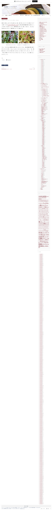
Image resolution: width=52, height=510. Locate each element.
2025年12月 (41, 263)
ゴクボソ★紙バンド (44, 223)
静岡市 (43, 151)
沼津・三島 (43, 167)
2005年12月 (41, 489)
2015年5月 (41, 407)
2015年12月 (41, 399)
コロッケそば (42, 215)
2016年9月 (41, 389)
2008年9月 (41, 452)
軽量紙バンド (41, 25)
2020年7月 (41, 337)
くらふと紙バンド (42, 23)
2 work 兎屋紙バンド (43, 83)
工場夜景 (45, 236)
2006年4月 (41, 485)
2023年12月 (41, 290)
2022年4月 (41, 313)
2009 (42, 66)
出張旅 (42, 112)
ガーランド (40, 212)
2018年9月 (41, 361)
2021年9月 (41, 321)
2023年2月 (41, 302)
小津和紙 (47, 234)
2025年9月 (41, 266)
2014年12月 (41, 413)
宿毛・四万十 (44, 159)
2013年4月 (41, 436)
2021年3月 (41, 328)
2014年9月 (41, 416)
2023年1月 (41, 303)
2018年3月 (41, 368)
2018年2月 (41, 369)
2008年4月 (41, 457)
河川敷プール (43, 239)
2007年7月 (41, 468)
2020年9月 (41, 335)
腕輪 (46, 242)
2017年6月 (41, 378)
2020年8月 (41, 336)
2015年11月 (41, 400)
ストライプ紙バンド (42, 27)
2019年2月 (41, 357)
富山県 (43, 135)
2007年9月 (41, 465)
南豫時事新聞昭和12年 (44, 181)
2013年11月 (41, 428)
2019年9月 (41, 349)
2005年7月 (41, 495)
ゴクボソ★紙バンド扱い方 (45, 95)
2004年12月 (41, 503)
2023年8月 (41, 295)
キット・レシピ (43, 85)
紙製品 (42, 118)
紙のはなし (42, 117)
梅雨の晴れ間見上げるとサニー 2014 (7, 68)
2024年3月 (41, 287)
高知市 (43, 152)
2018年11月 (41, 360)
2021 (42, 76)
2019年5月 (41, 353)
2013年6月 (41, 433)
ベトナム (45, 227)
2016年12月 (41, 385)
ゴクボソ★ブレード (43, 88)
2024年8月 (41, 281)
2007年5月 (41, 470)
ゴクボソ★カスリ (44, 91)
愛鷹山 (41, 238)
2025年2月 (41, 274)
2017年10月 (41, 374)
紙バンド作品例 (43, 105)
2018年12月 (41, 359)
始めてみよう (35, 1)
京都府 (43, 142)
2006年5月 (41, 484)
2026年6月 (41, 256)
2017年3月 (41, 382)
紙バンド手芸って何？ (42, 48)
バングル (42, 225)
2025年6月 (41, 270)
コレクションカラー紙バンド (43, 24)
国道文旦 (46, 232)
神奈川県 (43, 121)
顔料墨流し (42, 246)
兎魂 (41, 188)
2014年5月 (41, 421)
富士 (42, 160)
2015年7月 (41, 405)
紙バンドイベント (44, 102)
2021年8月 (41, 322)
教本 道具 (41, 38)
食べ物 (42, 177)
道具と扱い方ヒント (43, 106)
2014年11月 (41, 414)
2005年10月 (41, 492)
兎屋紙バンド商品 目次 (8, 15)
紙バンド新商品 (43, 104)
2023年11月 (41, 291)
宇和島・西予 (44, 158)
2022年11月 (41, 305)
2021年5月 (41, 326)
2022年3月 (41, 314)
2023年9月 (41, 294)
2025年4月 (41, 272)
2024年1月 (41, 289)
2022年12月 (41, 304)
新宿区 (43, 165)
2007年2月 (41, 473)
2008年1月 (41, 461)
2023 (42, 78)
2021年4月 (41, 327)
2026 (42, 82)
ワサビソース (43, 231)
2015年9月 (41, 402)
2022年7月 (41, 310)
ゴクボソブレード (42, 32)
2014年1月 (41, 425)
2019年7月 (41, 351)
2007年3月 (41, 472)
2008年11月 (41, 449)
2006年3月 (41, 486)
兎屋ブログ (43, 15)
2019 (42, 74)
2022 (42, 77)
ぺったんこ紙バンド (42, 28)
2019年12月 (41, 345)
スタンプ (44, 224)
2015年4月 (41, 408)
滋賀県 (43, 143)
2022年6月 (41, 311)
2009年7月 (41, 440)
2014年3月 (41, 423)
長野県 (43, 122)
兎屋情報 (42, 111)
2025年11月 (41, 264)
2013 (42, 67)
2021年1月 (41, 330)
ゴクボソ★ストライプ (45, 93)
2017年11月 (41, 373)
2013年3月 (41, 437)
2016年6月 (41, 392)
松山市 (43, 166)
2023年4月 (41, 299)
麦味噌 (46, 246)
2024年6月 (41, 283)
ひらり (41, 203)
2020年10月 (41, 334)
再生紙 (40, 232)
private (42, 168)
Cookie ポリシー (22, 508)
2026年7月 (41, 255)
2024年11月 (41, 278)
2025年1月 (41, 275)
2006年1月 (41, 488)
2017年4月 (41, 381)
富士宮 (43, 161)
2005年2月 (41, 501)
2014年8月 (41, 417)
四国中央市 (43, 156)
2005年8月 (41, 494)
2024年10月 (41, 279)
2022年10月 (41, 306)
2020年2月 (41, 343)
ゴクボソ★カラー (44, 92)
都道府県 (42, 120)
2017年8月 (41, 376)
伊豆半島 (47, 231)
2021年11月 (41, 319)
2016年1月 (41, 398)
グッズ (42, 172)
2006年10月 (41, 478)
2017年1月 (41, 384)
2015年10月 (41, 401)
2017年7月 (41, 377)
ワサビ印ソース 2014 (32, 68)
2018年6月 (41, 365)
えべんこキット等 (42, 36)
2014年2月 (41, 424)
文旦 (44, 238)
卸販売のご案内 (27, 15)
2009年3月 (41, 445)
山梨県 (43, 136)
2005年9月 (41, 493)
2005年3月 (41, 500)
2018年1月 (41, 370)
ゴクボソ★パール (44, 94)
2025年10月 (41, 265)
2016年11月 (41, 386)
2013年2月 (41, 438)
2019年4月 (41, 354)
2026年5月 (41, 257)
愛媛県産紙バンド (43, 113)
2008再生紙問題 (42, 196)
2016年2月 (41, 397)
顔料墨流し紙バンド (42, 26)
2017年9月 (41, 375)
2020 (42, 75)
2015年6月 (41, 406)
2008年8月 (41, 453)
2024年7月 (41, 282)
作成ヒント (42, 114)
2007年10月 (41, 464)
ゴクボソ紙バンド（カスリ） (43, 29)
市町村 (42, 145)
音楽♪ (42, 175)
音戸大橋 (47, 244)
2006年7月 (41, 481)
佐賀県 (43, 144)
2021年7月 (41, 323)
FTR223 (40, 199)
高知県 (43, 127)
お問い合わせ (22, 15)
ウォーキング (43, 169)
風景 (42, 176)
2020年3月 (41, 342)
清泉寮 (46, 239)
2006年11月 (41, 477)
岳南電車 (41, 236)
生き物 (7, 65)
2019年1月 (41, 358)
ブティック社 (43, 98)
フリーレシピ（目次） (42, 51)
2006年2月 (41, 487)
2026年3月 (41, 259)
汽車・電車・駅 (43, 185)
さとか (41, 201)
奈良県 (43, 134)
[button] (10, 37)
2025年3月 (41, 273)
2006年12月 (41, 476)
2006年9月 (41, 479)
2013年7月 (41, 432)
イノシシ (41, 209)
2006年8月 (41, 480)
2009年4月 (41, 444)
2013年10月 (41, 429)
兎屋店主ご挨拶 (41, 52)
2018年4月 (41, 367)
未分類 (41, 189)
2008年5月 (41, 456)
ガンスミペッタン (45, 211)
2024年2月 (41, 288)
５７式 (42, 180)
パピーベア (45, 225)
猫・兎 (42, 173)
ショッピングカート (16, 15)
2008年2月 (41, 460)
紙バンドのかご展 (42, 242)
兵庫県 (43, 129)
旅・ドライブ (43, 183)
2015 (42, 69)
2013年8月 (41, 431)
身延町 (43, 153)
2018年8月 (41, 362)
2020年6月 (41, 338)
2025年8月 (41, 267)
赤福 (47, 242)
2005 (42, 61)
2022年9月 (41, 307)
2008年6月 (41, 455)
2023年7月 (41, 296)
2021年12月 (41, 318)
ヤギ (44, 230)
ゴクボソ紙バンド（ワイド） (43, 31)
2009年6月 (41, 441)
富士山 (43, 234)
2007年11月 (41, 463)
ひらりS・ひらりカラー (42, 33)
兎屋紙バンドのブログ (10, 7)
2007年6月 (41, 469)
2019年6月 (41, 352)
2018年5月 (41, 366)
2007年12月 (41, 462)
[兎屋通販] (49, 14)
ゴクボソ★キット (43, 216)
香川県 (43, 126)
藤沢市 (43, 150)
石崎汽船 (43, 241)
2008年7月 (41, 454)
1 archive (42, 59)
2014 (3, 65)
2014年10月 (41, 415)
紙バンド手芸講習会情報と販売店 (35, 15)
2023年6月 (41, 297)
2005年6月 (41, 496)
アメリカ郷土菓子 (43, 208)
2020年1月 (41, 344)
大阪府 (43, 133)
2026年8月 (41, 254)
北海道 (43, 130)
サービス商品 (41, 39)
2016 (42, 70)
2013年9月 (41, 430)
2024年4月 (41, 286)
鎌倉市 (43, 149)
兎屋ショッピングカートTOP (43, 22)
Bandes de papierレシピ (43, 35)
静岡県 (43, 125)
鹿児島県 (43, 128)
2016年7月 (41, 391)
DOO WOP (44, 197)
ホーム (3, 15)
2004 (42, 60)
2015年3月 (41, 409)
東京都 (43, 141)
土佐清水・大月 (44, 157)
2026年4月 (41, 258)
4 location (42, 119)
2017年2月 (41, 383)
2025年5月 (41, 271)
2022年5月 (41, 312)
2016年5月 (41, 393)
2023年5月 (41, 298)
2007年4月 (41, 471)
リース (41, 231)
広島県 (43, 137)
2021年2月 (41, 329)
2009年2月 (41, 446)
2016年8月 (41, 390)
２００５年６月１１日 (13, 25)
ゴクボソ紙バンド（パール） (43, 30)
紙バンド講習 (44, 103)
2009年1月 (41, 447)
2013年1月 (41, 439)
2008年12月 (41, 448)
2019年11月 (41, 346)
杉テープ (46, 238)
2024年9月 (41, 280)
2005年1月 (41, 502)
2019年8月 (41, 350)
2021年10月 (41, 320)
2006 (42, 62)
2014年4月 (41, 422)
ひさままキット (41, 34)
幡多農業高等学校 (43, 182)
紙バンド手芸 (43, 101)
